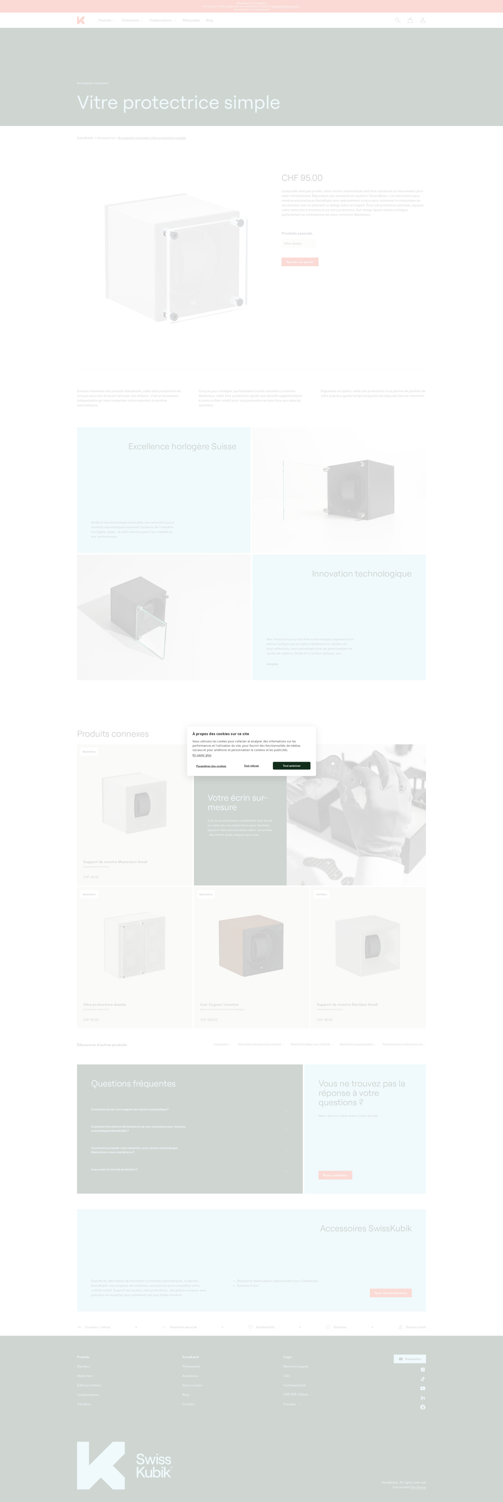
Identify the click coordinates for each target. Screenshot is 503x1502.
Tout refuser (251, 765)
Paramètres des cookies (211, 766)
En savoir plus (202, 755)
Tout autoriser (291, 765)
